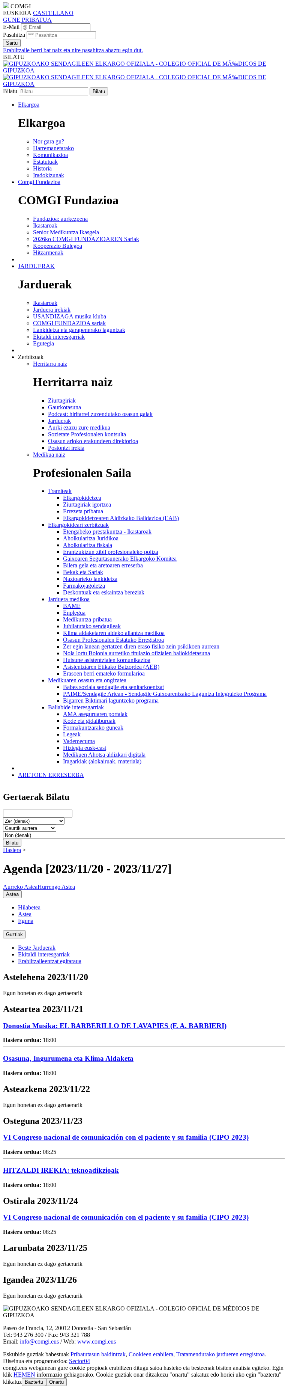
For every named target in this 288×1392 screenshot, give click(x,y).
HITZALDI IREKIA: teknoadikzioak (61, 1170)
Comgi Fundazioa (39, 182)
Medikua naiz (49, 454)
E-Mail (11, 27)
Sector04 (79, 1361)
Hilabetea (29, 907)
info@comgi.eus (39, 1341)
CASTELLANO (53, 13)
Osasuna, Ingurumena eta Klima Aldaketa (68, 1058)
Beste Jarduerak (37, 947)
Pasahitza (14, 35)
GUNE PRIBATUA (27, 20)
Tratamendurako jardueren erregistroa (220, 1354)
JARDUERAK (36, 266)
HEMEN (24, 1374)
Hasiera (12, 850)
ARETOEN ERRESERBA (51, 775)
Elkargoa (28, 104)
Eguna (25, 921)
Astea (25, 914)
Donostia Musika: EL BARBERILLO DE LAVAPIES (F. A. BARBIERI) (114, 1026)
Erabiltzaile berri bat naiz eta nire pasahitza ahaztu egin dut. (73, 50)
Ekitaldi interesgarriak (44, 954)
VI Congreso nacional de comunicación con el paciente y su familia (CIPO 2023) (126, 1137)
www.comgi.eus (96, 1341)
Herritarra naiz (50, 363)
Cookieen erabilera (151, 1354)
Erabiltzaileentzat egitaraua (49, 961)
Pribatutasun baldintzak (98, 1354)
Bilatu (10, 91)
